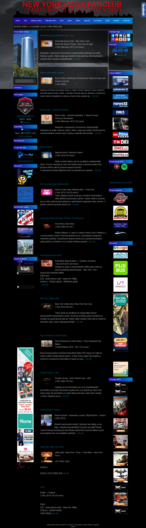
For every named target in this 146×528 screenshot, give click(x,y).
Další (107, 21)
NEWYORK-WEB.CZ (25, 116)
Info (25, 21)
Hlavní (17, 21)
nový (42, 487)
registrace (96, 525)
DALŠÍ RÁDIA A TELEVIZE (121, 183)
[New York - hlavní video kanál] (120, 39)
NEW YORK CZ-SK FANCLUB (72, 4)
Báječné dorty (46, 147)
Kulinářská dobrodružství (51, 255)
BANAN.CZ (64, 525)
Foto (61, 21)
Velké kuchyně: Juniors (50, 410)
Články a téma (36, 21)
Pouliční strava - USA (49, 372)
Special (87, 21)
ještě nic (126, 21)
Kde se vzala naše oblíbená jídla (54, 184)
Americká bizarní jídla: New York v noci (57, 35)
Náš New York (51, 21)
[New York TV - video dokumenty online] (124, 39)
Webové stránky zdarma (53, 525)
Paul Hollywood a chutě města (53, 335)
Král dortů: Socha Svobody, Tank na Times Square (62, 218)
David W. (26, 122)
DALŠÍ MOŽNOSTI (25, 161)
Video (78, 21)
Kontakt (116, 21)
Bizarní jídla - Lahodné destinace (54, 110)
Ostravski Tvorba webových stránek (77, 525)
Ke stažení (98, 21)
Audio (70, 21)
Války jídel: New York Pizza (51, 447)
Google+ (73, 526)
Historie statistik (25, 136)
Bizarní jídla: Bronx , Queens (52, 72)
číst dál (77, 59)
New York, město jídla (49, 298)
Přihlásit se (90, 525)
